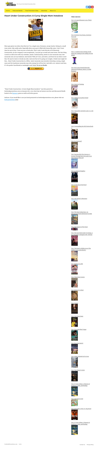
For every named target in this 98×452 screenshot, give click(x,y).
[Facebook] (89, 7)
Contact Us (82, 444)
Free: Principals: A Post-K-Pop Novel (81, 408)
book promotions (9, 99)
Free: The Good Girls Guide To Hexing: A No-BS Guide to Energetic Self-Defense (82, 233)
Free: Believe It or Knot (77, 290)
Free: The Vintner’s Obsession (79, 198)
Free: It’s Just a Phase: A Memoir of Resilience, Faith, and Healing (80, 384)
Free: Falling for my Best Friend (79, 97)
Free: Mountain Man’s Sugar (78, 329)
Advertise (44, 10)
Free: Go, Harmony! (76, 141)
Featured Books (17, 10)
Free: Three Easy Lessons (78, 277)
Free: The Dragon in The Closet (79, 227)
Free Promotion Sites (31, 10)
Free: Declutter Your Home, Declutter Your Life (81, 35)
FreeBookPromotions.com (10, 444)
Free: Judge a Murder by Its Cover (80, 356)
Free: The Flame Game (77, 316)
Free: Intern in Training (77, 84)
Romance (15, 93)
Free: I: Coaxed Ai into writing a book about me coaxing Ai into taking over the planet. (82, 53)
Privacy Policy (90, 444)
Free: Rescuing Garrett (77, 343)
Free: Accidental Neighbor (78, 171)
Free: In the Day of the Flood (78, 184)
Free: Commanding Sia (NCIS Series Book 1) (82, 127)
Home (8, 10)
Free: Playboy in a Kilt (77, 264)
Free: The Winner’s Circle (78, 370)
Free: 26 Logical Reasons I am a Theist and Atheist (81, 21)
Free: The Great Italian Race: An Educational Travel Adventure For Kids (81, 212)
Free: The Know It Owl (77, 398)
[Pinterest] (92, 7)
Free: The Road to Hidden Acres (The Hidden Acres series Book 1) (81, 249)
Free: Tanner (74, 303)
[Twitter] (87, 7)
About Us (53, 10)
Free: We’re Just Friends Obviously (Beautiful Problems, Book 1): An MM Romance (81, 69)
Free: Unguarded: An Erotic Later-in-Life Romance (82, 111)
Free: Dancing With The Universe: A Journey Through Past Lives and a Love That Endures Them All (81, 156)
